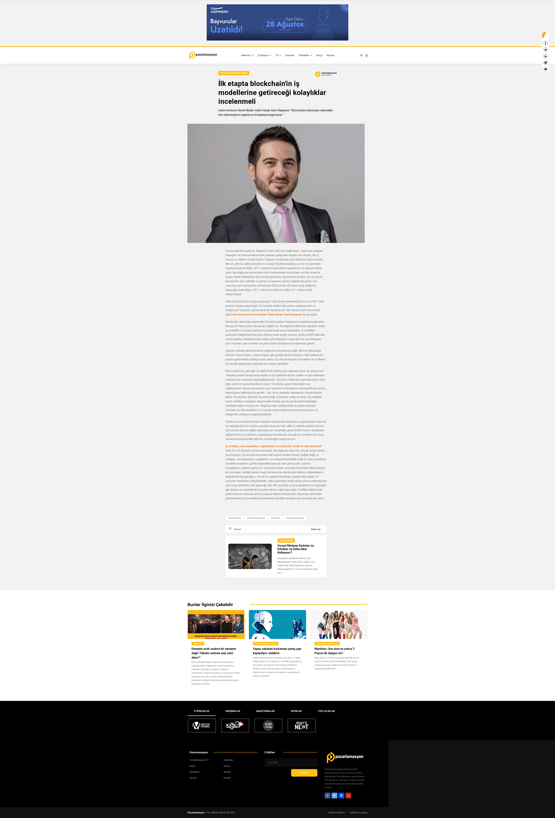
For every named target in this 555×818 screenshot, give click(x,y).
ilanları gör (316, 529)
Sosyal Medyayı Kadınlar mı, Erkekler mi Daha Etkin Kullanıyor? (296, 549)
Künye (227, 766)
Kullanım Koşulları (359, 812)
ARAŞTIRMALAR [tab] (265, 711)
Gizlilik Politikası (336, 812)
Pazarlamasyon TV (199, 760)
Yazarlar (289, 55)
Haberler (246, 55)
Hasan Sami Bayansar (256, 518)
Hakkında (228, 760)
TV (277, 55)
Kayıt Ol (306, 772)
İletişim (227, 777)
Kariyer (331, 55)
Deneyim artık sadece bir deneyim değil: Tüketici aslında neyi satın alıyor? (214, 653)
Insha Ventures (234, 518)
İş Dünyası (263, 55)
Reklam (227, 772)
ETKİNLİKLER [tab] (201, 711)
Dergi (319, 55)
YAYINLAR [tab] (296, 711)
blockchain (275, 518)
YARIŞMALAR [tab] (232, 711)
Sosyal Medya (286, 540)
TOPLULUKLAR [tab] (326, 711)
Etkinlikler (304, 55)
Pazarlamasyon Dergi (233, 73)
